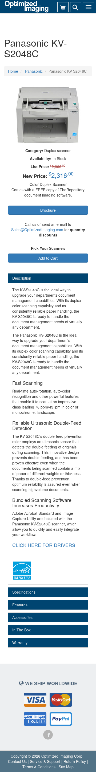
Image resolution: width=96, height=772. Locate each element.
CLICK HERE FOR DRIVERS (43, 544)
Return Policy (74, 761)
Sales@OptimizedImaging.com (37, 229)
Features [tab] (19, 604)
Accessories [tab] (22, 617)
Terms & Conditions (38, 766)
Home (13, 71)
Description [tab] (21, 278)
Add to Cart (48, 258)
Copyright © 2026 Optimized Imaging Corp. (47, 756)
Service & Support (45, 761)
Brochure (48, 210)
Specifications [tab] (23, 592)
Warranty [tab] (19, 642)
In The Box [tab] (21, 629)
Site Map (66, 766)
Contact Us (17, 761)
